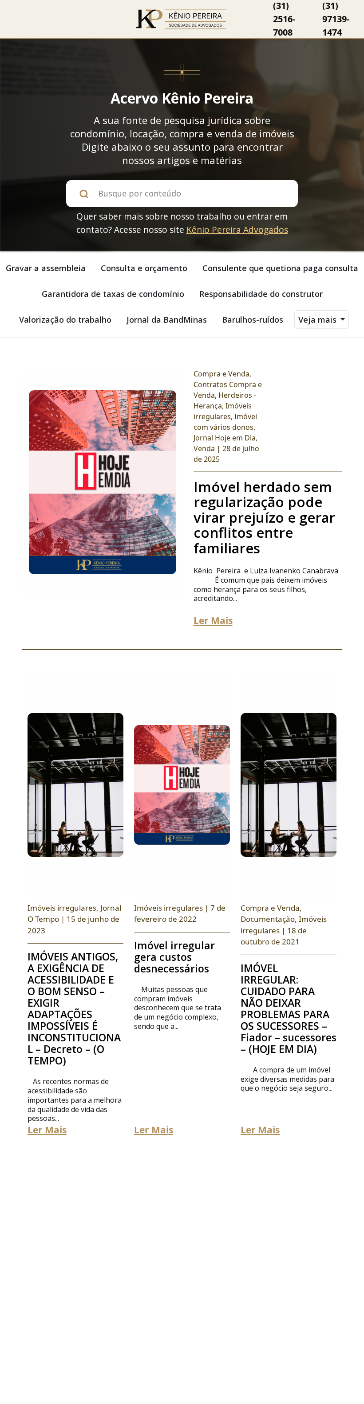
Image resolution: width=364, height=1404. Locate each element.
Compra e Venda (221, 374)
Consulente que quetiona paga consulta (280, 268)
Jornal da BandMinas (167, 319)
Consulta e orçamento (144, 268)
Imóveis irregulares (62, 908)
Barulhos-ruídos (252, 319)
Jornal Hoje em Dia (225, 438)
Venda (204, 448)
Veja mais (318, 319)
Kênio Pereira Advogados (237, 230)
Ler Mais (213, 620)
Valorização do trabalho (65, 319)
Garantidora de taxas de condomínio (113, 293)
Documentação (268, 919)
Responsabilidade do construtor (261, 293)
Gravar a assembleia (46, 268)
